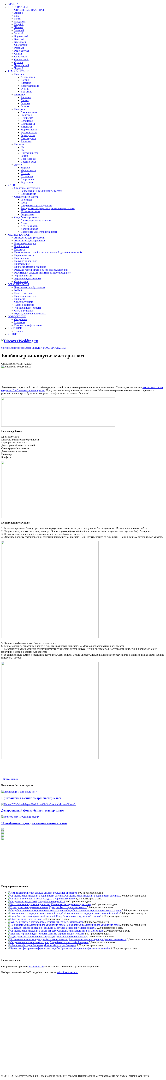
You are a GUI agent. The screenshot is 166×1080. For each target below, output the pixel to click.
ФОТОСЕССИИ (17, 316)
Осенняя (25, 103)
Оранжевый (21, 44)
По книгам (27, 176)
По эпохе (19, 144)
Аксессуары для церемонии (36, 220)
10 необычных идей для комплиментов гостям (34, 823)
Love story (19, 322)
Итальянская (28, 123)
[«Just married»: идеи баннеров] (25, 945)
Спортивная (27, 179)
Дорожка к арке (29, 228)
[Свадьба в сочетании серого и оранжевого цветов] (37, 910)
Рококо (24, 155)
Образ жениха (34, 919)
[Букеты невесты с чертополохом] (27, 922)
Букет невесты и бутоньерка (29, 287)
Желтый (18, 27)
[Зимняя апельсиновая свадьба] (25, 892)
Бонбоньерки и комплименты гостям (41, 190)
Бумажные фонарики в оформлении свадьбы (85, 948)
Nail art (18, 290)
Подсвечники (21, 258)
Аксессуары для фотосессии (29, 237)
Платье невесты (23, 293)
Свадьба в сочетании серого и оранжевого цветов (94, 910)
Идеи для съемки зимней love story (68, 936)
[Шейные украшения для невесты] (27, 933)
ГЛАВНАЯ (14, 4)
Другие (18, 164)
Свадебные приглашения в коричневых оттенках (92, 895)
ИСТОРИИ (14, 334)
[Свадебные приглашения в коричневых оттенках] (36, 895)
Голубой (19, 24)
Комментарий (9, 779)
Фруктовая (27, 182)
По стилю (19, 74)
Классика (26, 82)
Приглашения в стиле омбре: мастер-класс (31, 798)
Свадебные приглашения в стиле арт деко (80, 930)
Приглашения (28, 193)
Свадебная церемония (26, 217)
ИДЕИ (11, 185)
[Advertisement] (60, 375)
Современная (28, 158)
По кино (25, 173)
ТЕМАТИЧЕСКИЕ (18, 71)
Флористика (27, 214)
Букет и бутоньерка (25, 243)
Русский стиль (29, 132)
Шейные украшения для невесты (65, 933)
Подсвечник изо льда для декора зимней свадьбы (92, 913)
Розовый (19, 47)
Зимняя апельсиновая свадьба (60, 892)
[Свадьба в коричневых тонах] (25, 898)
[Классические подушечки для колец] (29, 904)
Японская (26, 141)
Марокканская (29, 129)
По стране (19, 109)
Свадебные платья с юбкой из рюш (69, 942)
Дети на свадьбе (30, 226)
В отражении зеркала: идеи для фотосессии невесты (97, 939)
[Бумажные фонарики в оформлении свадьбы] (34, 948)
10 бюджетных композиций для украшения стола (92, 924)
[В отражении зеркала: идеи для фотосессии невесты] (38, 939)
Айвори (18, 12)
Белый (17, 18)
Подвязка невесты (24, 255)
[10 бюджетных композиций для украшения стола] (36, 924)
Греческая (26, 115)
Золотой (18, 33)
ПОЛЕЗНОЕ (15, 328)
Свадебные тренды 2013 (51, 901)
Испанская (27, 120)
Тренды (18, 331)
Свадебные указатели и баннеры (39, 231)
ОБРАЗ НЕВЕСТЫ (18, 284)
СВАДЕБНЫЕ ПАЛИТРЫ (29, 9)
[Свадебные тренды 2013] (22, 901)
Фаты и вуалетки (23, 310)
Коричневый (21, 36)
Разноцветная (21, 50)
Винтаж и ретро (29, 153)
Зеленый (19, 30)
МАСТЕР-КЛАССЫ (19, 234)
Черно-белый (21, 65)
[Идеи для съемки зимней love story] (28, 936)
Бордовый (19, 21)
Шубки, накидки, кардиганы (30, 313)
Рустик (25, 88)
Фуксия (18, 62)
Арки (24, 223)
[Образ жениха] (17, 919)
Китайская (26, 126)
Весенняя (26, 97)
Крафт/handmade (30, 85)
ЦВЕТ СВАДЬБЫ (18, 7)
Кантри (25, 80)
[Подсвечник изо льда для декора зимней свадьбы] (36, 913)
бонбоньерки (8, 347)
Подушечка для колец (26, 261)
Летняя (25, 100)
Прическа (19, 299)
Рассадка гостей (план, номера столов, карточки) (41, 269)
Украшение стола (30, 211)
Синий (18, 53)
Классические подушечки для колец (71, 904)
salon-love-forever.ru (67, 972)
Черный (18, 68)
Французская (28, 135)
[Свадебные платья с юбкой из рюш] (28, 942)
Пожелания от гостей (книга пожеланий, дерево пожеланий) (48, 252)
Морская (25, 167)
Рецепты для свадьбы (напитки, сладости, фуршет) (42, 272)
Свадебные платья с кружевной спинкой (78, 916)
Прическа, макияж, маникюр (30, 266)
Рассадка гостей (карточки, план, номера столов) (48, 208)
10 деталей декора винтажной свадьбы (75, 927)
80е (22, 150)
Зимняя (25, 106)
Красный (19, 39)
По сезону (19, 94)
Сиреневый (20, 56)
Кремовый (20, 42)
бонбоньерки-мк (25, 347)
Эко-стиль (26, 91)
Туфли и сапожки (24, 304)
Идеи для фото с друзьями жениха (68, 907)
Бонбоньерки (21, 246)
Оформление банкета (26, 196)
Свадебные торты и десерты (36, 205)
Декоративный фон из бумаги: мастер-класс (32, 810)
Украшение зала (23, 275)
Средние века (28, 161)
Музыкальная (28, 170)
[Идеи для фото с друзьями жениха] (28, 907)
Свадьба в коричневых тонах (59, 898)
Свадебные (20, 319)
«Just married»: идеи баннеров (60, 945)
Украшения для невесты (27, 278)
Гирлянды (26, 199)
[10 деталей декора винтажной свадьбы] (30, 927)
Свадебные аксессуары (27, 188)
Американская (29, 112)
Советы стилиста (23, 301)
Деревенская (28, 77)
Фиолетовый (21, 59)
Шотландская (28, 138)
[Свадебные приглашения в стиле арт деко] (32, 930)
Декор (24, 202)
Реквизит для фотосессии (28, 325)
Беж (16, 15)
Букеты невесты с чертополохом (65, 922)
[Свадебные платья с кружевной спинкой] (31, 916)
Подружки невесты (25, 296)
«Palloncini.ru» (36, 966)
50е (22, 147)
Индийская (27, 117)
